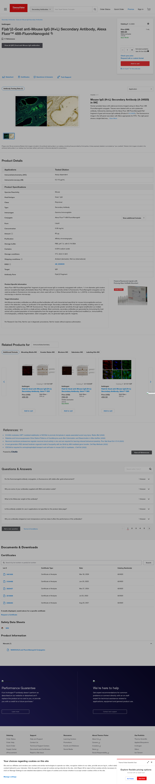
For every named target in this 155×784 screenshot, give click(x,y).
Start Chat (142, 778)
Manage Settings (10, 777)
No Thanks (130, 778)
